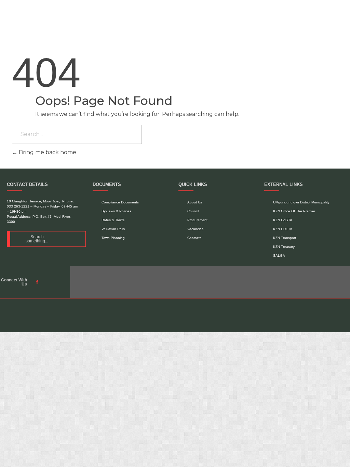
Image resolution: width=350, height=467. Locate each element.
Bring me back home (46, 152)
